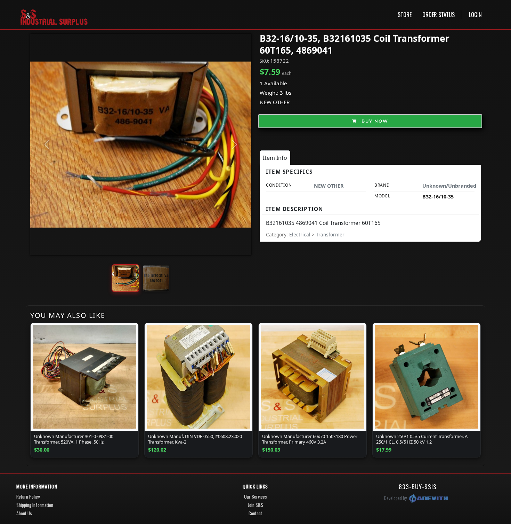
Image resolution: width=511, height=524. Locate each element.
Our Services (255, 496)
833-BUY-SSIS (418, 486)
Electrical (300, 234)
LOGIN (475, 14)
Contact (255, 513)
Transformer (330, 234)
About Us (24, 513)
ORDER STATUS (438, 14)
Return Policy (28, 496)
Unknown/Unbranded (449, 185)
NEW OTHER (275, 102)
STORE (405, 14)
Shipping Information (34, 504)
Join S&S (255, 504)
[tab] (275, 157)
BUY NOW (374, 121)
